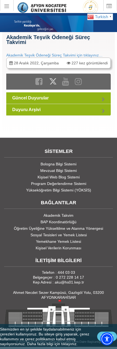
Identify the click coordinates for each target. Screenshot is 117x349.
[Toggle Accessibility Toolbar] (107, 339)
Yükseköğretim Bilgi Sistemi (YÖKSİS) (58, 190)
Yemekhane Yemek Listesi (58, 241)
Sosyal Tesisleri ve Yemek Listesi (58, 235)
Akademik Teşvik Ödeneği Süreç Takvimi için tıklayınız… (54, 55)
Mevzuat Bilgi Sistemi (58, 170)
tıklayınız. (69, 344)
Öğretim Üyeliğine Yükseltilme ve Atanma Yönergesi (58, 228)
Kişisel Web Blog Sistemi (59, 177)
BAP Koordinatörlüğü (58, 222)
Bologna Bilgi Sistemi (58, 164)
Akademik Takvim (58, 215)
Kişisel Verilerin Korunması (58, 248)
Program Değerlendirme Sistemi (58, 183)
